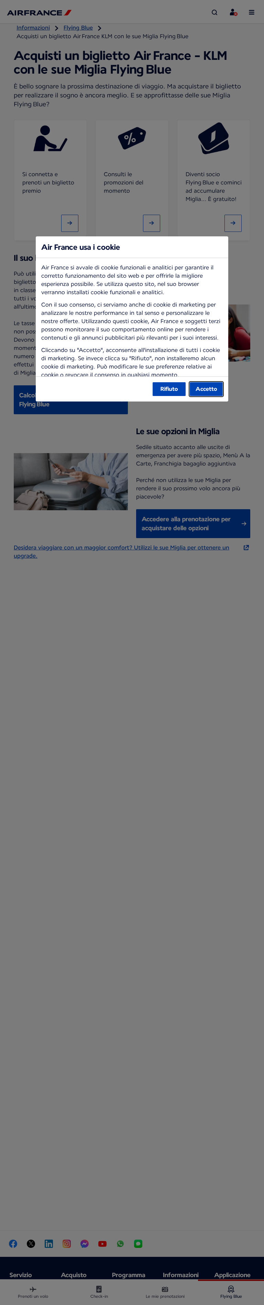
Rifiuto (169, 389)
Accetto (206, 389)
